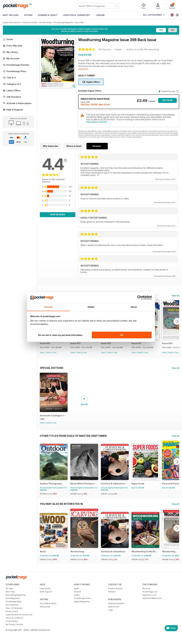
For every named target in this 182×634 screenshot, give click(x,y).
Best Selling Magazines (16, 595)
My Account (13, 58)
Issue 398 (79, 22)
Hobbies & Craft (48, 15)
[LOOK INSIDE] (57, 87)
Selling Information (116, 603)
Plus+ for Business (14, 608)
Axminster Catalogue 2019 (53, 415)
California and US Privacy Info (19, 614)
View (42, 352)
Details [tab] (91, 307)
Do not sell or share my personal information (60, 335)
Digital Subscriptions (11, 22)
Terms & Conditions (14, 618)
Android (77, 592)
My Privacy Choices (14, 624)
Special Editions (51, 367)
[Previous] (42, 461)
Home (10, 39)
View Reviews (57, 214)
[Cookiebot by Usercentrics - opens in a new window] (139, 297)
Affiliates (112, 592)
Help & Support (15, 109)
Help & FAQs (45, 588)
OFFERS (28, 15)
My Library (12, 52)
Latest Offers (14, 90)
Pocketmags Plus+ (17, 71)
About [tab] (134, 307)
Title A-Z (11, 77)
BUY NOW (167, 100)
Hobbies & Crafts (29, 22)
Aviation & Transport (76, 15)
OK (121, 335)
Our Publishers (12, 605)
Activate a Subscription (19, 103)
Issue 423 (75, 343)
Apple (76, 588)
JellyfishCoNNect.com (152, 598)
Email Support (46, 592)
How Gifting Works (48, 603)
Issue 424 (45, 343)
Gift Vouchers (14, 97)
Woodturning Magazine (63, 22)
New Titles (10, 592)
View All (175, 295)
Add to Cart (51, 352)
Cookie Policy (12, 621)
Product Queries (115, 588)
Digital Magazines (82, 601)
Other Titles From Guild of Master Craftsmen (73, 435)
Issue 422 (106, 343)
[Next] (177, 321)
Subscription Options (96, 122)
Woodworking (45, 22)
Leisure (100, 15)
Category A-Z (14, 84)
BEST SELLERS (10, 15)
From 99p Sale (14, 45)
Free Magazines (13, 598)
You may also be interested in (61, 503)
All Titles (9, 588)
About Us (146, 588)
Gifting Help (45, 606)
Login (110, 610)
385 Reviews (104, 49)
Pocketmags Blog (13, 601)
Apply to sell (113, 606)
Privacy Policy (12, 611)
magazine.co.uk (149, 595)
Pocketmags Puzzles (18, 65)
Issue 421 (136, 343)
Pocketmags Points (82, 598)
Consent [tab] (48, 307)
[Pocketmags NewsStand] (17, 6)
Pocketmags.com (149, 592)
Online (77, 595)
